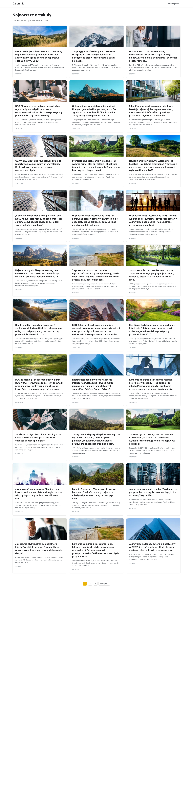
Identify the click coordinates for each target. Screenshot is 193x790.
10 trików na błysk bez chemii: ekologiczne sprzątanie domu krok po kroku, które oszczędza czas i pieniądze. (38, 437)
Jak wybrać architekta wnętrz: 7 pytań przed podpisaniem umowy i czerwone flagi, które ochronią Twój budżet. (153, 492)
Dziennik (18, 3)
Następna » (104, 584)
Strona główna (174, 3)
